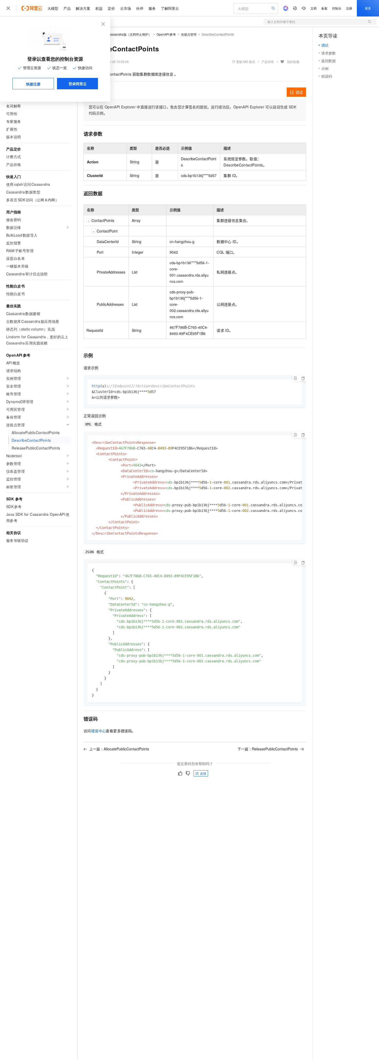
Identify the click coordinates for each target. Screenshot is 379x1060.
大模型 (52, 8)
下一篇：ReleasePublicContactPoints (267, 748)
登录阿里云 (78, 83)
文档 (313, 8)
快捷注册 (33, 83)
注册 (349, 8)
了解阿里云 (170, 8)
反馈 (203, 773)
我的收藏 (293, 61)
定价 (111, 8)
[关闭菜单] (8, 8)
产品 (67, 8)
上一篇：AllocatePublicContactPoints (119, 748)
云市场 (125, 8)
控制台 (336, 8)
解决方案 (83, 8)
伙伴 (139, 8)
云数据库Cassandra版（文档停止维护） (123, 34)
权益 (99, 8)
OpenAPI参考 (166, 34)
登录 (368, 8)
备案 (324, 8)
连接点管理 (188, 34)
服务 (152, 8)
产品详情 (267, 61)
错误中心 (98, 730)
